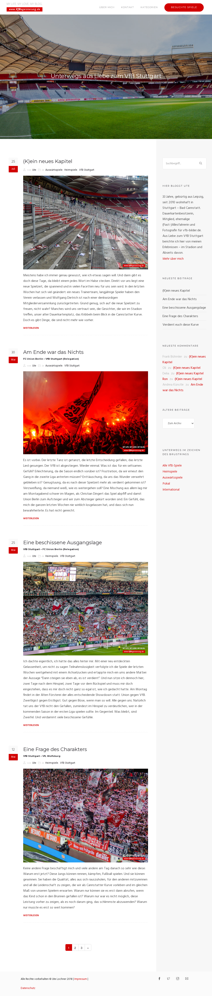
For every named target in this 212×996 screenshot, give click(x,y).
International (171, 489)
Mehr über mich (173, 259)
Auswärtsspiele (54, 170)
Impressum (80, 979)
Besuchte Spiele (184, 7)
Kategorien (149, 7)
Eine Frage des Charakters (55, 749)
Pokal (166, 483)
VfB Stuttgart (86, 170)
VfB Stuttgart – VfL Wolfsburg (41, 756)
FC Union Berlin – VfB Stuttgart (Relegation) (51, 358)
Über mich (106, 7)
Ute (34, 170)
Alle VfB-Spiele (172, 465)
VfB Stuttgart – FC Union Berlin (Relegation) (51, 549)
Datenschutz (28, 988)
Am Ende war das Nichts (53, 352)
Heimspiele (70, 170)
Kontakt (127, 7)
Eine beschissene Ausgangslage (62, 542)
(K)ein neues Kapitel (47, 161)
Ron (165, 379)
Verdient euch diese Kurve (181, 325)
